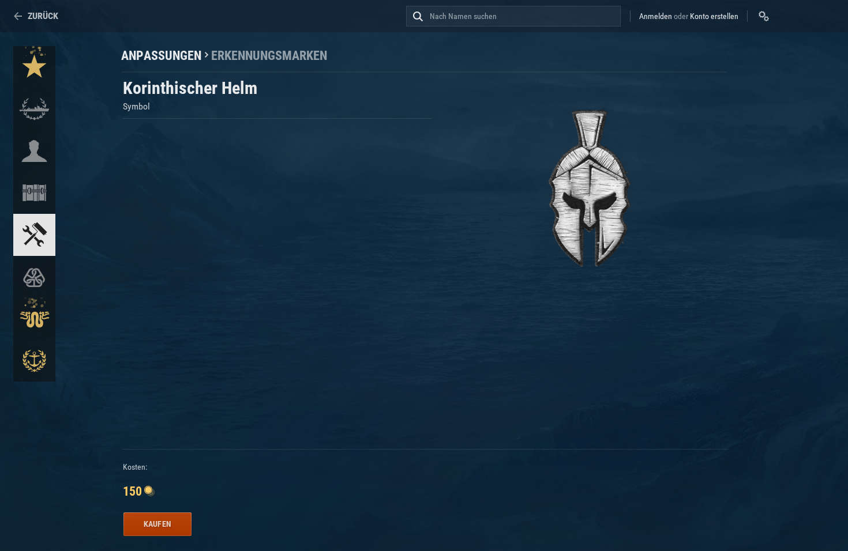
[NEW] (34, 67)
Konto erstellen (714, 16)
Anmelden (655, 16)
